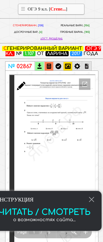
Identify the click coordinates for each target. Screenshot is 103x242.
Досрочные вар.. (28, 32)
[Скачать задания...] (39, 67)
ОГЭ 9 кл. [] (47, 9)
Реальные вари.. (75, 25)
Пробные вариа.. (75, 32)
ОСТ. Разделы (52, 38)
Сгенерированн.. (28, 25)
